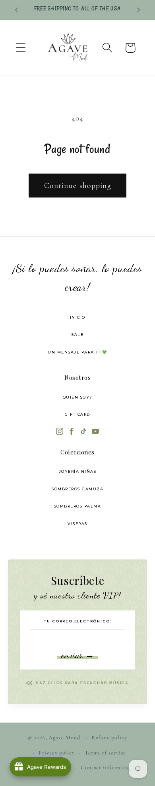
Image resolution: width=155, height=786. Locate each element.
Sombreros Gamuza (77, 489)
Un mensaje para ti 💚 (77, 352)
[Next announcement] (138, 10)
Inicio (77, 317)
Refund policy (109, 737)
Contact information (107, 767)
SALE (77, 334)
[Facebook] (71, 432)
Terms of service (105, 752)
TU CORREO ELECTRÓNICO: (78, 621)
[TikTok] (83, 432)
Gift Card (77, 414)
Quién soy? (78, 397)
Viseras (77, 523)
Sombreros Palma (77, 506)
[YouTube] (95, 432)
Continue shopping (77, 185)
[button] (20, 47)
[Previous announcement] (16, 10)
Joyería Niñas (78, 471)
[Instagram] (59, 432)
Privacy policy (57, 752)
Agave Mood (64, 737)
